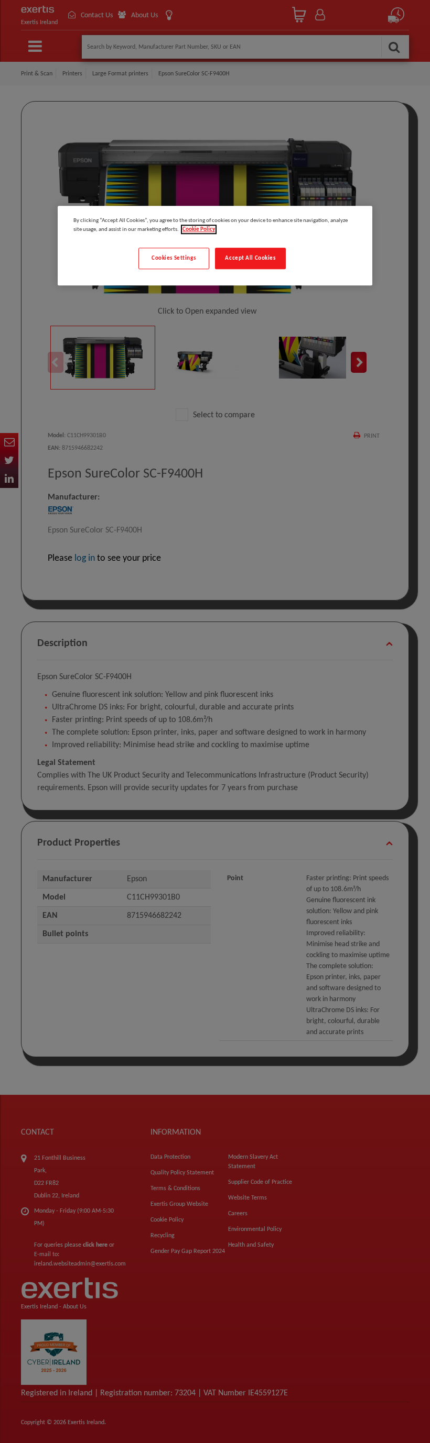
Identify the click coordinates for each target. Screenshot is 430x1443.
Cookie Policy (198, 230)
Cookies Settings (174, 258)
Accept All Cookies (250, 258)
